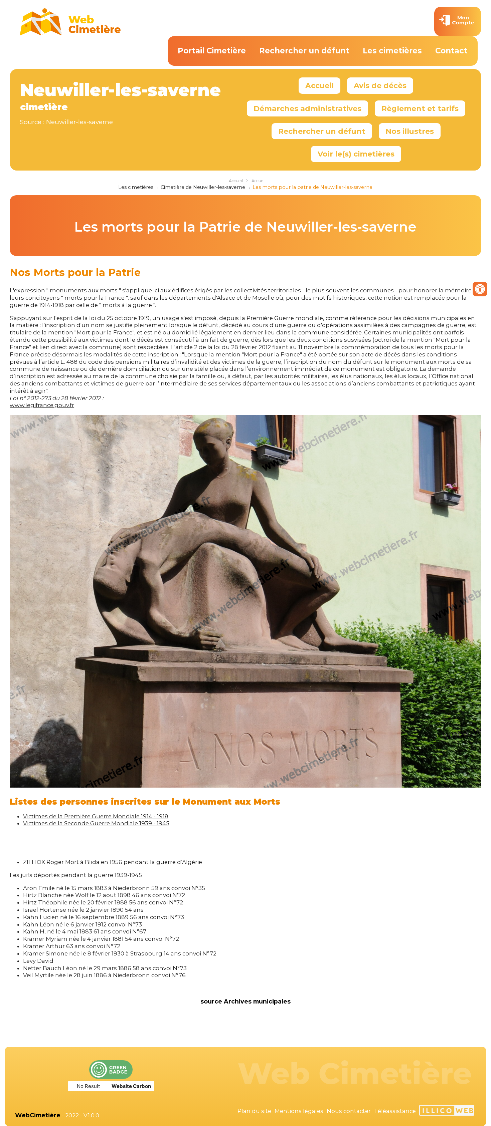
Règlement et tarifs (420, 108)
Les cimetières (392, 50)
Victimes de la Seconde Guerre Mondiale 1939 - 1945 (96, 823)
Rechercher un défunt (304, 50)
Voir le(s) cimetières (356, 154)
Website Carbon (131, 1086)
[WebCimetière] (70, 33)
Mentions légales (299, 1111)
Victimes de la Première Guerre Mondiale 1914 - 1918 (95, 816)
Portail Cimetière (212, 50)
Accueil (319, 85)
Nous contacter (349, 1111)
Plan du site (254, 1111)
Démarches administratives (307, 108)
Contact (451, 50)
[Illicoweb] (447, 1111)
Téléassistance (395, 1111)
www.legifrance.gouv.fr (42, 405)
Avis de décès (380, 85)
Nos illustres (409, 131)
